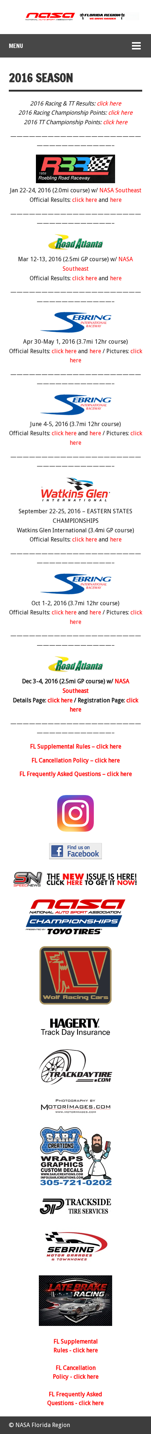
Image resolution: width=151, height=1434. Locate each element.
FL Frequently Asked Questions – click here (75, 773)
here (116, 199)
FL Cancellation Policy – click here (76, 760)
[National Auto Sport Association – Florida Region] (75, 19)
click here (109, 103)
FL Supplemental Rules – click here (75, 746)
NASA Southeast (120, 190)
